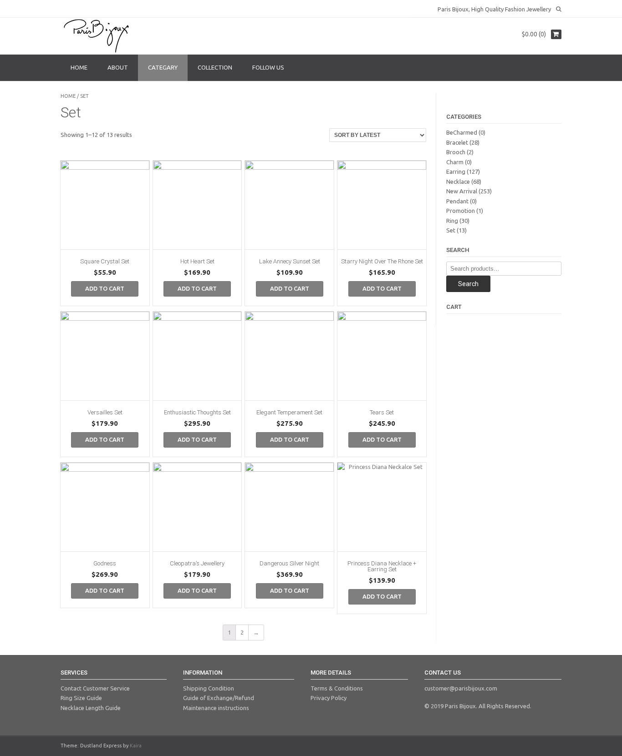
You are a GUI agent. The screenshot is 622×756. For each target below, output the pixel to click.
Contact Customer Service (95, 688)
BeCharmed (461, 132)
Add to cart (104, 288)
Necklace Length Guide (91, 708)
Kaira (136, 745)
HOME (79, 67)
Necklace (458, 181)
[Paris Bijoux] (97, 36)
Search (468, 283)
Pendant (457, 201)
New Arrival (461, 191)
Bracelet (457, 142)
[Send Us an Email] (63, 8)
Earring (455, 171)
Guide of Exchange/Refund (218, 698)
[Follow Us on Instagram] (79, 8)
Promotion (460, 210)
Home (68, 96)
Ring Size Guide (81, 698)
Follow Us (268, 67)
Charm (455, 162)
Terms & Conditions (337, 688)
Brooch (455, 152)
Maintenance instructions (216, 708)
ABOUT (117, 67)
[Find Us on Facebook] (71, 8)
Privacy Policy (329, 698)
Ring (452, 220)
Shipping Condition (208, 688)
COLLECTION (215, 67)
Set (450, 230)
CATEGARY (163, 67)
